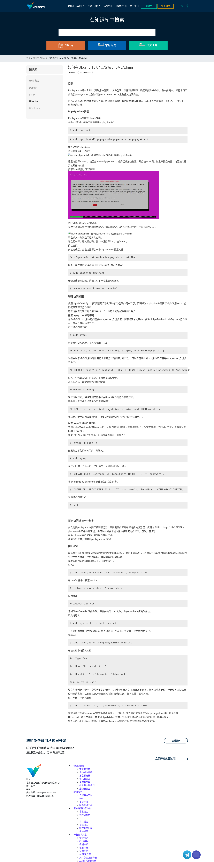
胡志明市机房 (85, 828)
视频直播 (83, 844)
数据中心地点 (94, 6)
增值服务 (78, 792)
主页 (28, 58)
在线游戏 (83, 841)
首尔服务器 (84, 782)
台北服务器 (84, 778)
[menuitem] (182, 6)
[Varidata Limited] (35, 6)
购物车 (148, 6)
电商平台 (83, 848)
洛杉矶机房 (84, 815)
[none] (182, 6)
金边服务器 (84, 788)
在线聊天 (175, 740)
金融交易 (83, 851)
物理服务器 (121, 6)
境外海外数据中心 (82, 808)
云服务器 (108, 6)
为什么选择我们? (76, 6)
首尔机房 (83, 824)
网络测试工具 (85, 805)
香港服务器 (84, 769)
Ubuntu (44, 58)
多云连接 (83, 802)
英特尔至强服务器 (88, 857)
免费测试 (165, 6)
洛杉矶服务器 (85, 772)
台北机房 (83, 821)
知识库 (36, 58)
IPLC (81, 798)
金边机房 (83, 831)
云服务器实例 (85, 795)
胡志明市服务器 (87, 785)
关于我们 (134, 6)
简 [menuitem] (182, 6)
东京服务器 (84, 775)
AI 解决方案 (85, 854)
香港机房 (83, 811)
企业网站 (83, 838)
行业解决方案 (80, 834)
